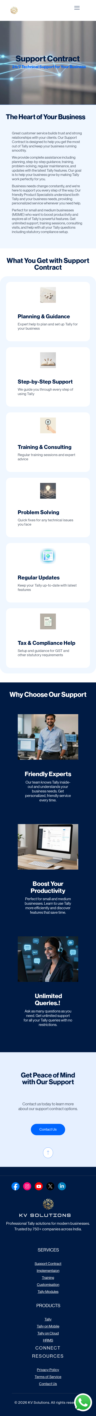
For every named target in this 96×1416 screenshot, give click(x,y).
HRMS (48, 1340)
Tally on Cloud (48, 1333)
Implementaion (48, 1271)
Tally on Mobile (48, 1326)
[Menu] (77, 8)
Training (48, 1278)
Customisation (48, 1285)
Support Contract (48, 1264)
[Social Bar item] (16, 1186)
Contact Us (48, 1384)
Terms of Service (48, 1377)
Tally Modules (48, 1292)
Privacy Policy (48, 1370)
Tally (48, 1319)
